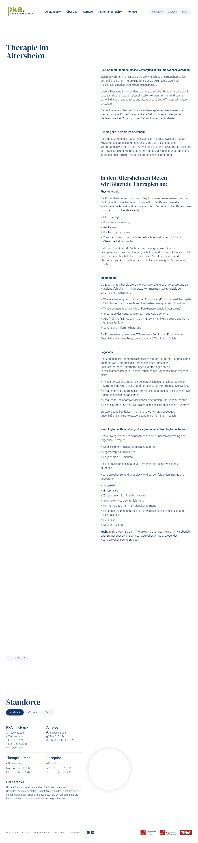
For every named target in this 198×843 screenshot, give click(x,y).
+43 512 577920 (15, 740)
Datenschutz (76, 832)
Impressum (60, 832)
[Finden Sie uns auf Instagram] (88, 832)
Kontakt (26, 832)
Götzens (172, 11)
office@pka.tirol (14, 747)
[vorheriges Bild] (10, 658)
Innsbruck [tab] (15, 712)
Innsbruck (157, 11)
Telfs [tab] (48, 712)
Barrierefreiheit (42, 832)
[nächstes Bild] (24, 658)
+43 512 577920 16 (17, 743)
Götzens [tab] (32, 712)
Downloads (12, 832)
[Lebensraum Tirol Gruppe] (186, 832)
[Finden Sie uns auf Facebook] (92, 832)
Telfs (184, 11)
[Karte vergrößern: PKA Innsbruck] (109, 769)
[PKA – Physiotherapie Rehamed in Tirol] (20, 11)
